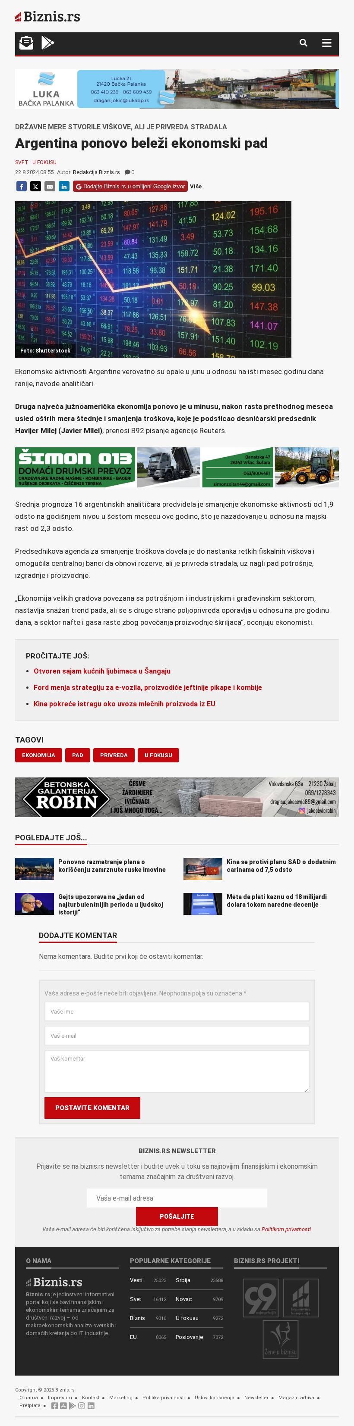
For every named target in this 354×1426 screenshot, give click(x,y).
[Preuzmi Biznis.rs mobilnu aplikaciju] (63, 1408)
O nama (28, 1398)
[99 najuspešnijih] (260, 1297)
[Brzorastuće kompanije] (300, 1297)
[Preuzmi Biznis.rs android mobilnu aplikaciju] (48, 44)
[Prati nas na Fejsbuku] (55, 1408)
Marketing (121, 1398)
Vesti (136, 1280)
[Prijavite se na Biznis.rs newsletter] (26, 44)
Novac (184, 1299)
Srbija (183, 1280)
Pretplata (30, 1405)
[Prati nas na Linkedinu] (91, 1408)
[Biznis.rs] (54, 1281)
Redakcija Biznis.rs (96, 172)
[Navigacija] (327, 42)
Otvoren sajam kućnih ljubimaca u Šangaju (102, 671)
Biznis (137, 1318)
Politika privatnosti (163, 1398)
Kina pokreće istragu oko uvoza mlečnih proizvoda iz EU (124, 704)
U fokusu (44, 162)
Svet (21, 162)
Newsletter (256, 1398)
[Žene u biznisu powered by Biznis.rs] (280, 1339)
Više (196, 186)
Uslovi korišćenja (214, 1398)
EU (133, 1337)
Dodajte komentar (78, 936)
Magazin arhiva (296, 1398)
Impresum (60, 1398)
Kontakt (90, 1398)
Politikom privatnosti (286, 1229)
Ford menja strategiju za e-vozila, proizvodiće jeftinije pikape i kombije (148, 687)
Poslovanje (189, 1337)
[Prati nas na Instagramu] (81, 1408)
